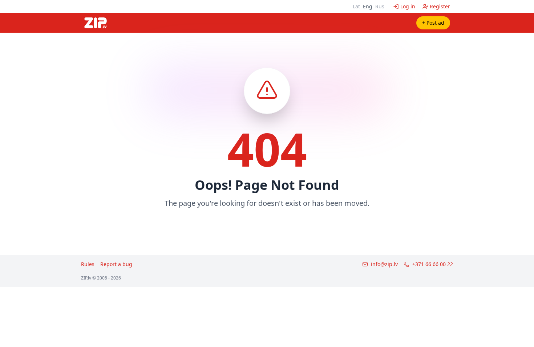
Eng (367, 6)
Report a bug (116, 264)
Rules (87, 264)
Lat (356, 6)
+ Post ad (433, 22)
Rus (379, 6)
